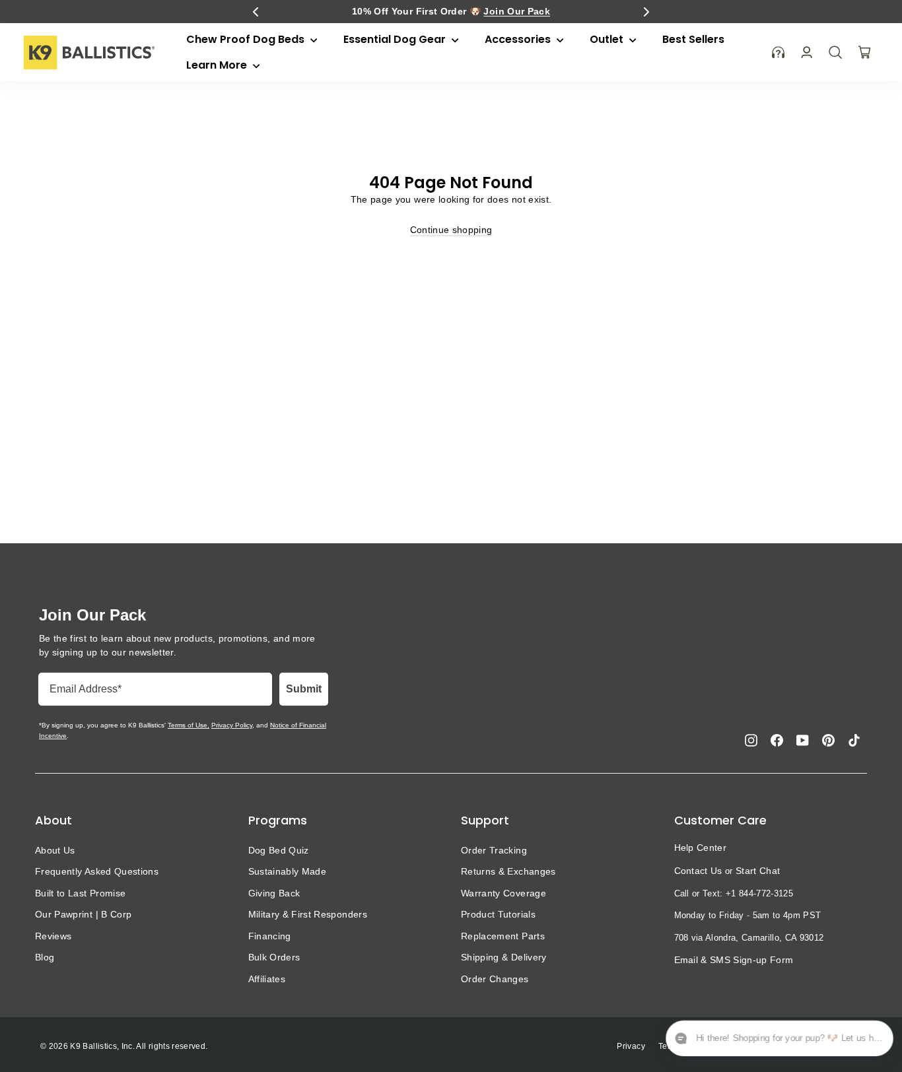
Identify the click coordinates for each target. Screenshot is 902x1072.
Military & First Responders (307, 914)
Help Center (700, 847)
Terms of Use (187, 725)
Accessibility (718, 1046)
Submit (304, 688)
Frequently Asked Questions (96, 871)
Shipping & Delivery (504, 957)
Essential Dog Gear (395, 39)
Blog (44, 957)
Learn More (218, 65)
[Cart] (864, 52)
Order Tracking (494, 850)
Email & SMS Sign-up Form (734, 960)
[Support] (778, 52)
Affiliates (267, 979)
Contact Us (698, 870)
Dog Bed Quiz (278, 850)
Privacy (630, 1046)
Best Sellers (693, 39)
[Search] (835, 52)
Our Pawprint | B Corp (83, 914)
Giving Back (274, 893)
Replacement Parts (503, 936)
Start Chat (758, 870)
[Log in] (806, 52)
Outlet (608, 39)
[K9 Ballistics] (89, 52)
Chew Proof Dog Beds (246, 39)
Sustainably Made (287, 871)
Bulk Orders (274, 957)
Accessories (519, 39)
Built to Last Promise (80, 893)
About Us (55, 850)
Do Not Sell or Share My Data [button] (811, 1046)
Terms (669, 1046)
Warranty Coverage (503, 893)
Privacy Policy (231, 725)
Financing (269, 936)
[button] (255, 12)
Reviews (53, 936)
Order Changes (495, 979)
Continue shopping (451, 229)
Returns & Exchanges (508, 871)
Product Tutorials (498, 914)
